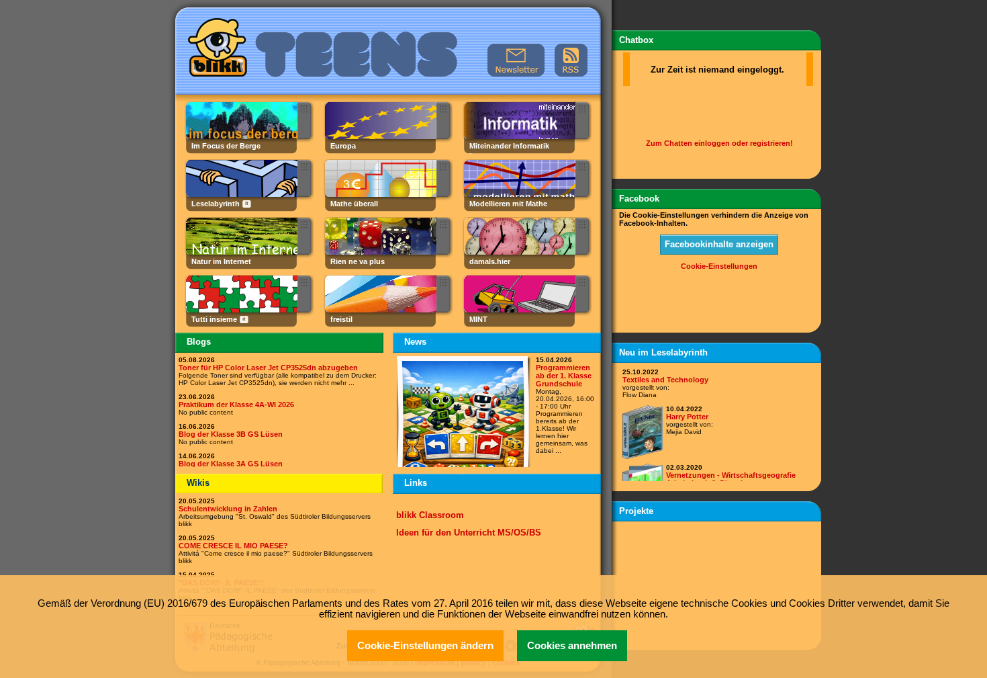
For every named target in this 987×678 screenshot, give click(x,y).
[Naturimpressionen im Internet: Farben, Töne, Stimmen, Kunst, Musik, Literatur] (241, 252)
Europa (343, 146)
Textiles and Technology (665, 380)
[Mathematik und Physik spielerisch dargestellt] (380, 252)
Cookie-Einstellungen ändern (425, 645)
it (246, 203)
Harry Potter (687, 417)
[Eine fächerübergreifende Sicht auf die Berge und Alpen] (241, 136)
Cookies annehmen (572, 645)
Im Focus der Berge (226, 146)
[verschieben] (304, 108)
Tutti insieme (214, 319)
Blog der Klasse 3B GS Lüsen (231, 434)
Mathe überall (354, 204)
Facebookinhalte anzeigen (719, 244)
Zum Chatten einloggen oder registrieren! (719, 143)
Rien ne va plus (357, 261)
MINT (478, 319)
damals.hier (489, 261)
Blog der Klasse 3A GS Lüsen (231, 464)
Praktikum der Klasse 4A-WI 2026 (236, 404)
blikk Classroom (430, 515)
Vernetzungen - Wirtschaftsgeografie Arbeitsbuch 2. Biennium (731, 479)
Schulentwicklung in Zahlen (228, 509)
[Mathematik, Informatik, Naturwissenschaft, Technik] (519, 310)
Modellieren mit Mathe (508, 204)
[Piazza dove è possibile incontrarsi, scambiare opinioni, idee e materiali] (241, 310)
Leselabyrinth (215, 204)
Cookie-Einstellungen (719, 266)
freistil (341, 319)
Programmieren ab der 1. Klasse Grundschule (564, 376)
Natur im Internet (221, 261)
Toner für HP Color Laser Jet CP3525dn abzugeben (268, 368)
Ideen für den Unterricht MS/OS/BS (468, 532)
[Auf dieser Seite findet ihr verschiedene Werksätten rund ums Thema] (380, 310)
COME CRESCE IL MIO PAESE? (233, 546)
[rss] (571, 60)
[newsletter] (516, 60)
